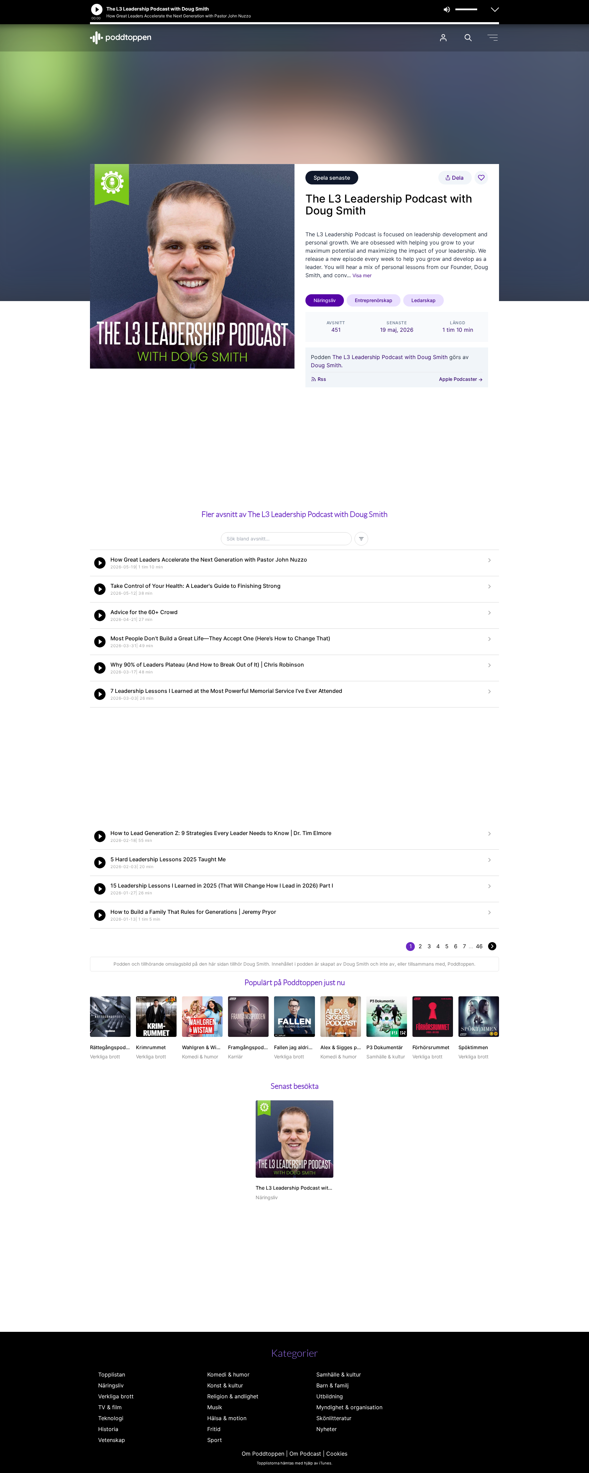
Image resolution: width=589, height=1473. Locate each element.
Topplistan (111, 1374)
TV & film (110, 1407)
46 (479, 946)
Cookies (336, 1453)
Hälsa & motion (226, 1418)
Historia (108, 1429)
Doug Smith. (327, 365)
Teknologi (110, 1418)
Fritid (214, 1429)
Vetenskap (111, 1440)
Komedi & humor (228, 1374)
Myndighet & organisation (349, 1407)
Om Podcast (305, 1453)
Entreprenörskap (373, 300)
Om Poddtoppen (263, 1453)
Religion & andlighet (232, 1396)
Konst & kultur (225, 1385)
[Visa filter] (361, 539)
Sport (214, 1440)
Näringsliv (325, 300)
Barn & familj (332, 1385)
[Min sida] (443, 37)
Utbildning (329, 1396)
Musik (214, 1407)
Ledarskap (423, 300)
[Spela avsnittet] (100, 563)
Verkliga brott (116, 1396)
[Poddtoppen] (120, 38)
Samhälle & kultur (338, 1374)
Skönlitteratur (333, 1418)
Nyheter (326, 1429)
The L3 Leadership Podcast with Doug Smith (390, 357)
